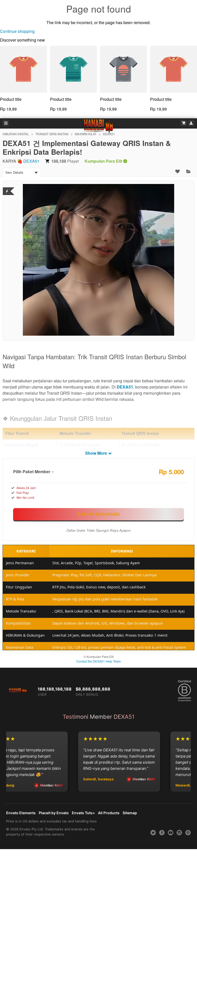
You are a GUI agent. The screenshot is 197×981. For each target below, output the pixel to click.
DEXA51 (31, 161)
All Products (109, 813)
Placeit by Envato (54, 813)
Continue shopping (17, 31)
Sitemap (130, 813)
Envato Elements (21, 813)
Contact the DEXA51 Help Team (98, 661)
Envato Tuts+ (83, 813)
